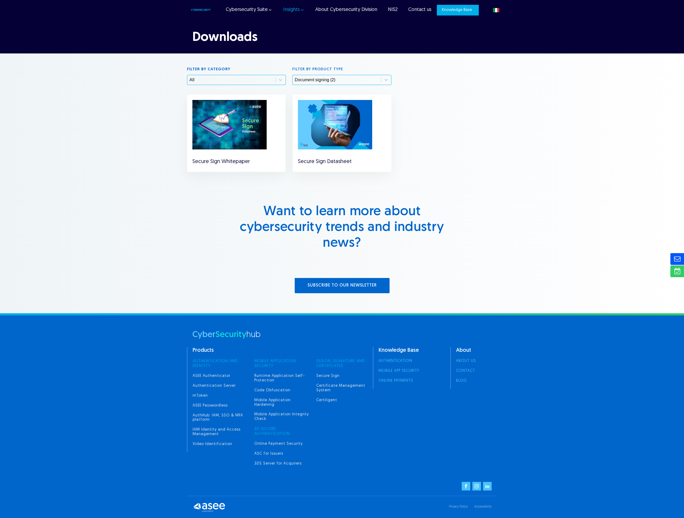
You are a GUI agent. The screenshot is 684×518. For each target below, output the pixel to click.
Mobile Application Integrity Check (281, 416)
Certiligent (326, 400)
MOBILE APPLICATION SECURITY (275, 363)
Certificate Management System (340, 388)
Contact (465, 371)
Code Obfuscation (272, 390)
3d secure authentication (272, 431)
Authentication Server (214, 386)
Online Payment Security (278, 444)
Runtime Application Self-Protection (279, 378)
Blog (461, 381)
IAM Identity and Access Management (216, 432)
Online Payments (396, 381)
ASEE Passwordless (210, 406)
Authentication (395, 361)
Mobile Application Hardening (272, 402)
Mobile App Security (399, 371)
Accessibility (483, 506)
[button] (248, 10)
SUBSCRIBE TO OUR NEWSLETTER (342, 285)
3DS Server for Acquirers (278, 464)
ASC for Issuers (268, 454)
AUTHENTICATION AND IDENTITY (215, 363)
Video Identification (212, 444)
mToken (200, 396)
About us (466, 361)
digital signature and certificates (340, 363)
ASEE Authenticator (211, 376)
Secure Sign (328, 376)
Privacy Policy (458, 506)
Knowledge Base (457, 10)
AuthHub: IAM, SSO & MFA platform (218, 417)
